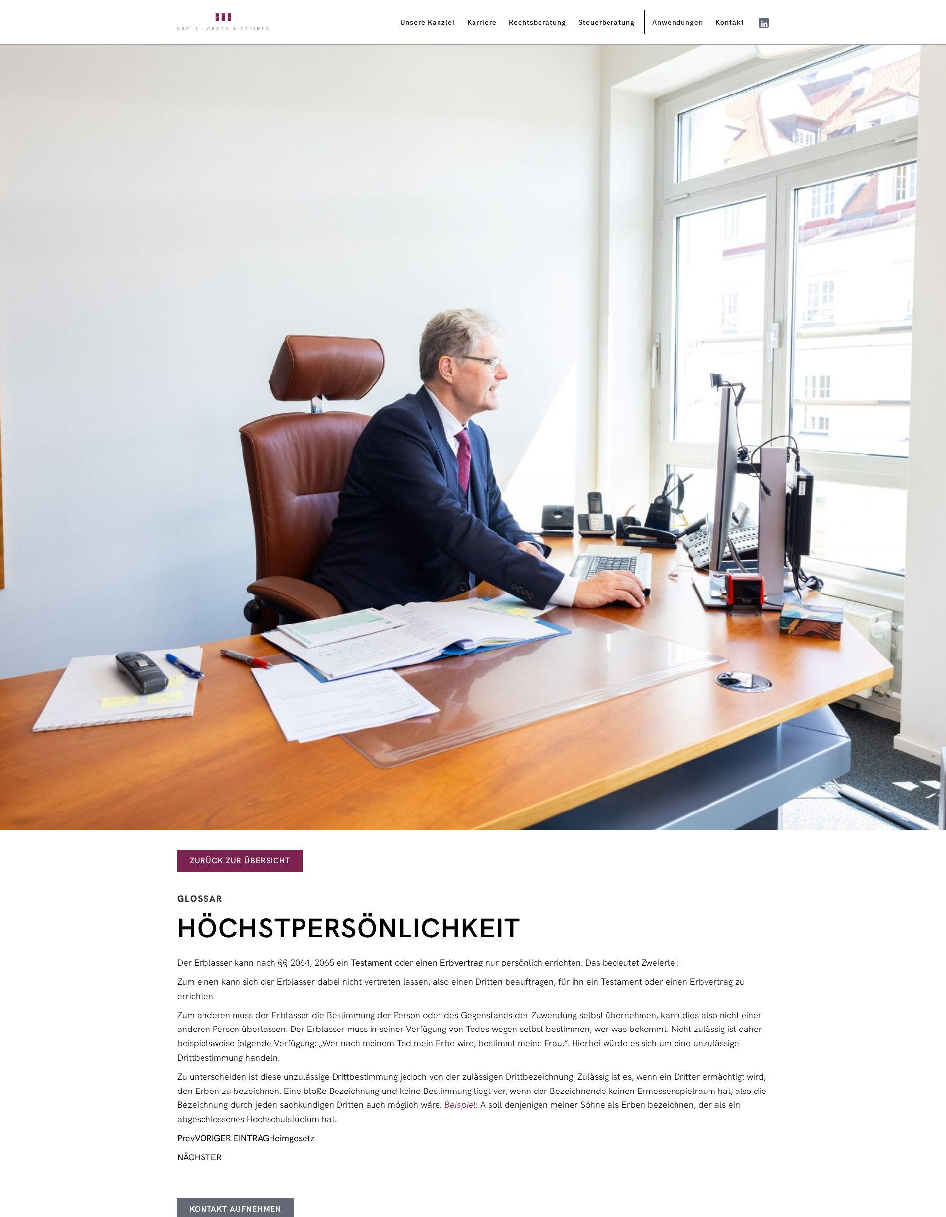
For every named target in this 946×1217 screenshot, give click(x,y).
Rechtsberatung (537, 22)
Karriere (482, 22)
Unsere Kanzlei (427, 22)
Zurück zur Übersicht (240, 860)
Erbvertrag (461, 962)
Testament (371, 962)
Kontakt (729, 22)
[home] (223, 22)
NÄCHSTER (199, 1157)
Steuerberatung (606, 22)
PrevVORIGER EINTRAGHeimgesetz (246, 1138)
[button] (431, 22)
